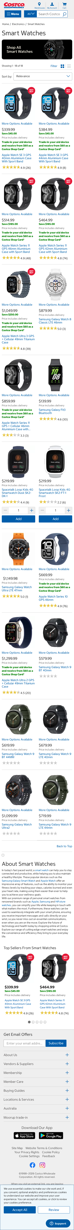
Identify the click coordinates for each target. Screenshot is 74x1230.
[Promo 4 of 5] (41, 1022)
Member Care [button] (13, 1082)
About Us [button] (10, 1055)
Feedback (48, 1156)
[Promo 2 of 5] (33, 1022)
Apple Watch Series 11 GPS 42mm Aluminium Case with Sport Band (52, 1004)
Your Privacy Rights (26, 1152)
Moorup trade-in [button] (16, 1117)
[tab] (37, 1055)
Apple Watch (48, 880)
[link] (18, 118)
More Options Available (17, 123)
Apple (35, 901)
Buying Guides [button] (14, 1091)
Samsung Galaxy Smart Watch (18, 880)
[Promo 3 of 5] (37, 1022)
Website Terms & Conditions (44, 1148)
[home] (14, 5)
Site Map (17, 1148)
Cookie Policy (51, 1152)
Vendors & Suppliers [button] (19, 1064)
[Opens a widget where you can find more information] (58, 1223)
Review (54, 1210)
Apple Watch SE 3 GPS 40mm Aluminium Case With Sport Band (18, 1004)
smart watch (42, 870)
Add (19, 519)
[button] (65, 14)
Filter (54, 66)
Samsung (45, 901)
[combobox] (30, 14)
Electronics (18, 24)
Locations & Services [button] (19, 1099)
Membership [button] (13, 1073)
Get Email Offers (18, 1034)
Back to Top (64, 846)
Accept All (19, 1210)
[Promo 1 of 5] (29, 1022)
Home (5, 24)
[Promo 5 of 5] (44, 1022)
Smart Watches (36, 24)
